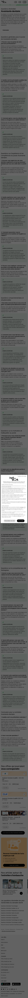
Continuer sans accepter (22, 476)
